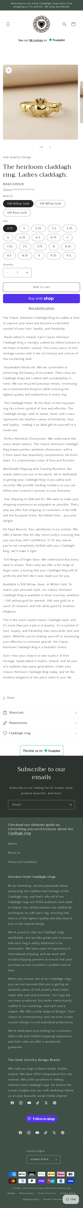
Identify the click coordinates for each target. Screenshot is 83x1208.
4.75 (10, 228)
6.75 (54, 237)
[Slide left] (32, 147)
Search (12, 843)
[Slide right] (50, 147)
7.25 (10, 246)
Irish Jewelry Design (33, 1188)
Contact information (53, 1199)
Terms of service (47, 1193)
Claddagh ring (19, 833)
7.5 (25, 246)
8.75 (25, 255)
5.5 (54, 228)
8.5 (9, 255)
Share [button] (11, 697)
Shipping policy (31, 1199)
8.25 (68, 246)
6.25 (23, 237)
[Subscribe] (70, 804)
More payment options (42, 308)
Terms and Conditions (22, 862)
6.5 (38, 237)
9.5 (69, 255)
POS (47, 1188)
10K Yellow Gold (18, 203)
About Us (14, 852)
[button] (8, 24)
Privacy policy (68, 1193)
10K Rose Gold (17, 212)
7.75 (40, 246)
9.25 (54, 255)
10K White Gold (50, 203)
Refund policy (26, 1193)
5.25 (38, 228)
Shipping (7, 189)
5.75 (70, 228)
